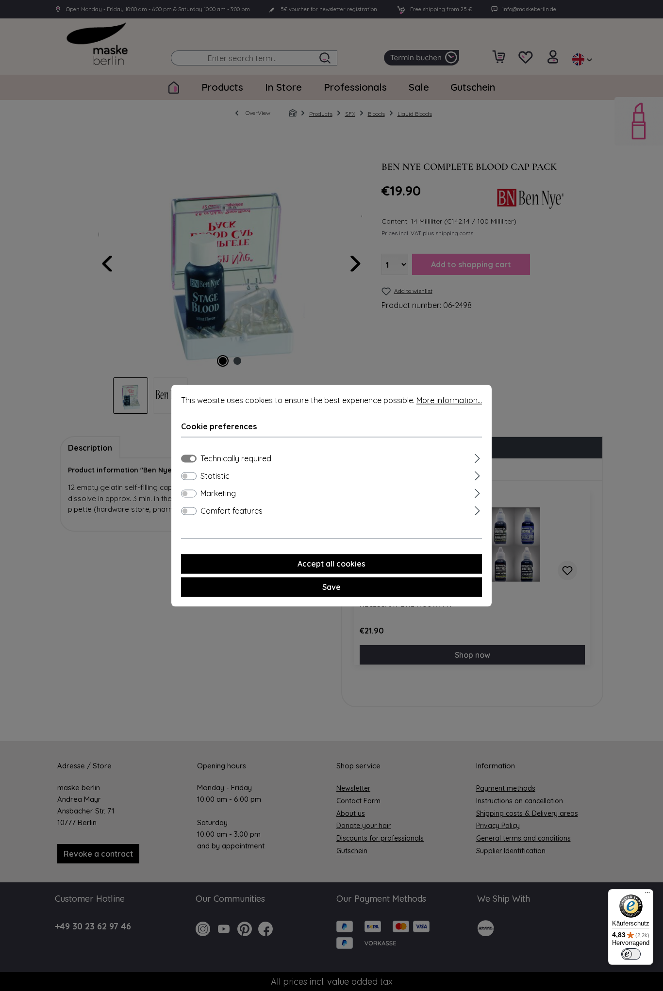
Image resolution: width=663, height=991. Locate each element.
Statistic (215, 476)
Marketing (218, 493)
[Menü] (647, 895)
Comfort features (231, 511)
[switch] (189, 476)
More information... (449, 400)
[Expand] (477, 457)
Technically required (235, 458)
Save (331, 587)
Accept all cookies (331, 564)
